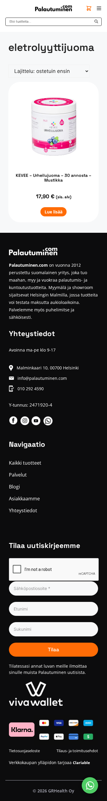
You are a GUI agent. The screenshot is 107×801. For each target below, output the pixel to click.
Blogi (14, 486)
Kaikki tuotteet (25, 463)
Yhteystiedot (23, 510)
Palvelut (18, 474)
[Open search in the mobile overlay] (53, 22)
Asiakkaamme (24, 498)
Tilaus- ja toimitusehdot (77, 750)
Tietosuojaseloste (24, 750)
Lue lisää (53, 212)
